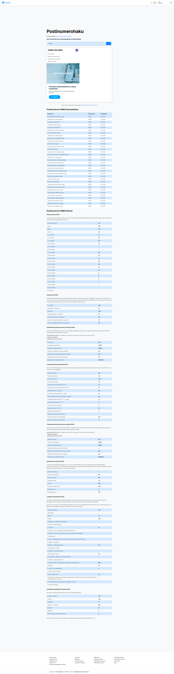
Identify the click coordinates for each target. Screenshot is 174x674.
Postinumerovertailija (80, 662)
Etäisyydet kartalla (98, 659)
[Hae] (108, 43)
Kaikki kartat (52, 662)
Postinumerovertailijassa (90, 105)
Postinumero (91, 113)
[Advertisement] (87, 16)
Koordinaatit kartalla (119, 657)
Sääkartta (77, 659)
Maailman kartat (53, 661)
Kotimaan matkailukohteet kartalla (57, 664)
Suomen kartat (52, 657)
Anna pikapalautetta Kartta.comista (81, 671)
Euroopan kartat (53, 659)
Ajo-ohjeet (77, 657)
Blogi (115, 662)
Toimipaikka (103, 113)
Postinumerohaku (65, 31)
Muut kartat (117, 661)
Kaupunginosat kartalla (99, 661)
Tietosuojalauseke (59, 671)
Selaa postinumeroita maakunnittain (63, 36)
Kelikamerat (97, 657)
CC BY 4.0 (93, 618)
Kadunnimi (50, 113)
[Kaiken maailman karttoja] (6, 2)
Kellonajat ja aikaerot (99, 662)
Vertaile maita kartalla (119, 659)
